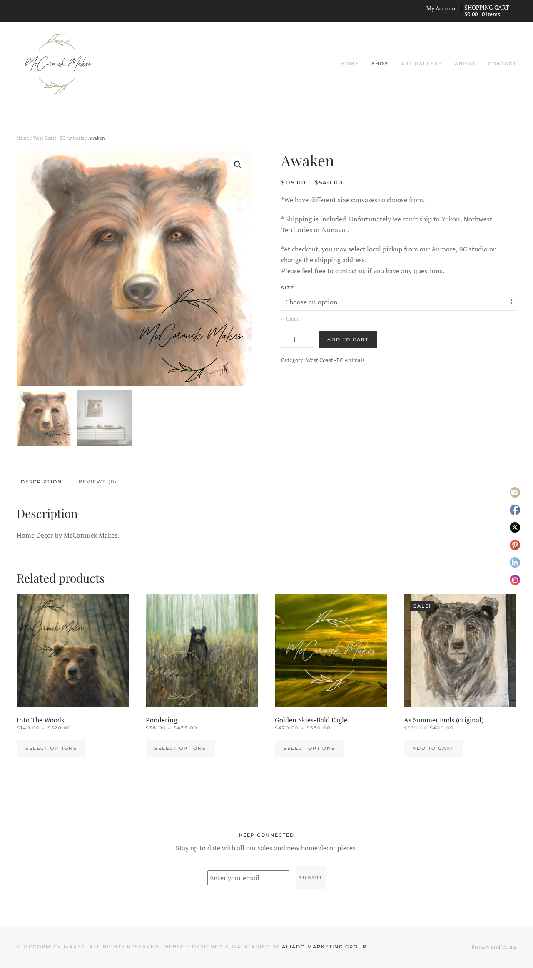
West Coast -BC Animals (58, 138)
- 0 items (482, 14)
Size (287, 288)
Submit (310, 877)
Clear (292, 318)
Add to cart (348, 339)
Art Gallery (421, 63)
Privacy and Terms (493, 946)
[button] (237, 164)
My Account (441, 8)
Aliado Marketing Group (324, 947)
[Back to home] (58, 64)
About (465, 63)
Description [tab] (41, 482)
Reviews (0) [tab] (98, 482)
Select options (51, 748)
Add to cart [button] (433, 748)
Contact (502, 63)
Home (350, 63)
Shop (380, 63)
